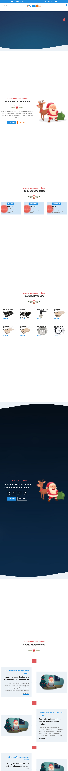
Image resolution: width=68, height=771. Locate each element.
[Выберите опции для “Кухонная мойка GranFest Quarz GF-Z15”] (30, 335)
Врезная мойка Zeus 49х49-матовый (41, 327)
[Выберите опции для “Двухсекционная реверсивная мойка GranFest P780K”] (13, 318)
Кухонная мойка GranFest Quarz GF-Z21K (8, 327)
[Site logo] (34, 5)
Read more (26, 693)
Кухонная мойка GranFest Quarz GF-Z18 (59, 311)
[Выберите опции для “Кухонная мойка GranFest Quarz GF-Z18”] (64, 318)
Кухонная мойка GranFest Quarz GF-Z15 (25, 327)
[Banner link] (11, 208)
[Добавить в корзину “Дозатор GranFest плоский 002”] (47, 318)
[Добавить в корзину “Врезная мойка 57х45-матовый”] (64, 335)
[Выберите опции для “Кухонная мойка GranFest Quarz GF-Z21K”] (13, 335)
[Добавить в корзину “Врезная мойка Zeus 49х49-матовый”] (47, 335)
